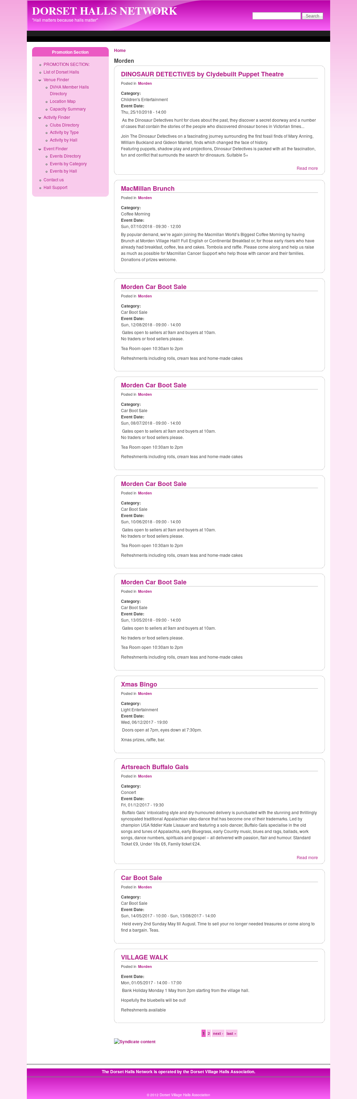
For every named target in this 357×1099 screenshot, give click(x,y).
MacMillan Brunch (148, 188)
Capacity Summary (68, 109)
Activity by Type (64, 132)
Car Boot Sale (141, 877)
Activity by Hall (63, 140)
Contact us (54, 179)
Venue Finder (56, 79)
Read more (307, 168)
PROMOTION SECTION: (67, 64)
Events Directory (65, 156)
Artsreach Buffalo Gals (155, 766)
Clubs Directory (64, 125)
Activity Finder (57, 117)
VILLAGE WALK (144, 957)
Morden (145, 83)
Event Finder (56, 148)
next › (218, 1033)
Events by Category (68, 163)
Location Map (63, 101)
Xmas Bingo (139, 684)
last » (231, 1033)
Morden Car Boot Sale (154, 286)
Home (120, 50)
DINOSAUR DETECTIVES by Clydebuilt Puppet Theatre (202, 73)
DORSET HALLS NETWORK (104, 10)
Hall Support (55, 187)
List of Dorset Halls (61, 72)
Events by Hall (63, 171)
